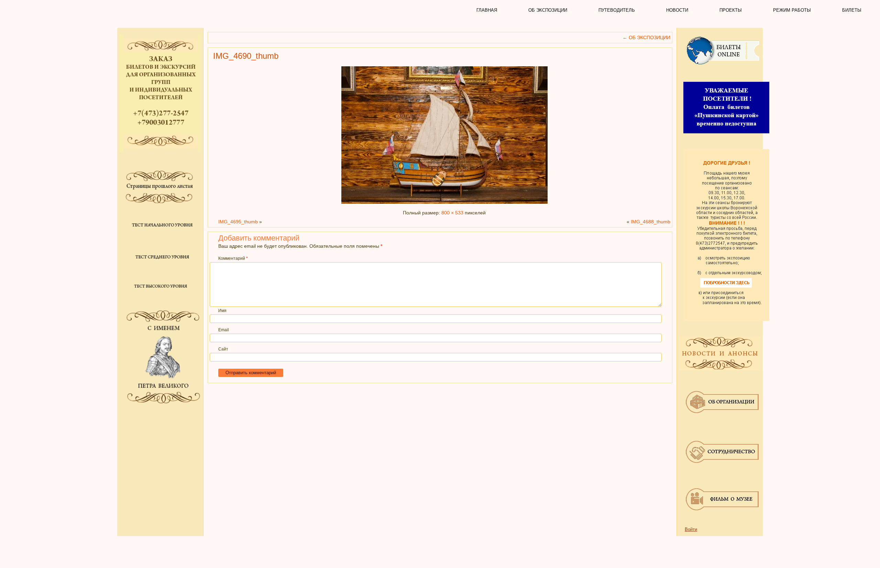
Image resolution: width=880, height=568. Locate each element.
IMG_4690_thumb (245, 55)
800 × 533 (452, 212)
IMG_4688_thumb (650, 221)
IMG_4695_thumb (238, 221)
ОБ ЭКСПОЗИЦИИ (547, 10)
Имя (222, 310)
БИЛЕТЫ (851, 10)
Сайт (223, 349)
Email (223, 329)
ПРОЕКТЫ (730, 10)
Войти (691, 529)
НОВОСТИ (677, 10)
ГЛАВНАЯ (486, 10)
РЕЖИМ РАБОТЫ (792, 10)
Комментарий (233, 258)
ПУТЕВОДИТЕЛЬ (616, 10)
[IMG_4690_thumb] (444, 204)
